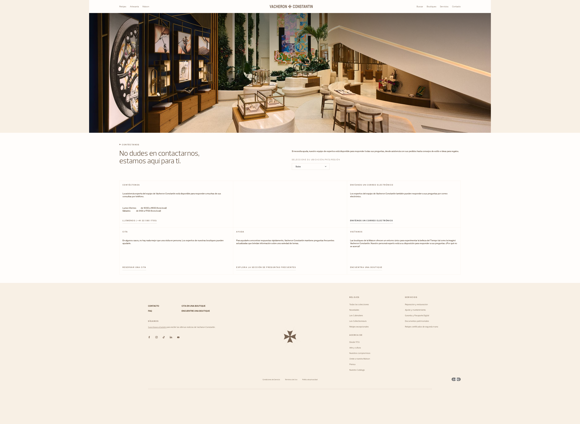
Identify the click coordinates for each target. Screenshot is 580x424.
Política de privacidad (309, 379)
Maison (145, 6)
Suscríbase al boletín (157, 327)
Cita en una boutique (193, 306)
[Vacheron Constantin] (290, 6)
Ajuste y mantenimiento (415, 310)
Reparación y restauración (416, 304)
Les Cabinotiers (356, 315)
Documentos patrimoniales (417, 321)
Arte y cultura (355, 347)
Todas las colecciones (359, 304)
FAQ (150, 311)
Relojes (122, 6)
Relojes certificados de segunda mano (421, 326)
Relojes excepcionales (359, 326)
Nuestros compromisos (359, 353)
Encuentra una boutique (366, 267)
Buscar (420, 6)
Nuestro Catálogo (357, 370)
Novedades (354, 310)
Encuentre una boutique (196, 311)
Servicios (444, 6)
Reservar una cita (134, 267)
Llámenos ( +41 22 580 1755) (139, 221)
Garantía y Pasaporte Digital (417, 315)
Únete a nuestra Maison (359, 358)
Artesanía (134, 6)
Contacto (456, 6)
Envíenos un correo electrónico (371, 221)
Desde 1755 (354, 342)
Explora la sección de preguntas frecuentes (266, 267)
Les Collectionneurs (358, 321)
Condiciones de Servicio (271, 379)
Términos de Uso (291, 379)
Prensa (352, 364)
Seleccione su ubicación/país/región (316, 160)
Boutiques (431, 6)
